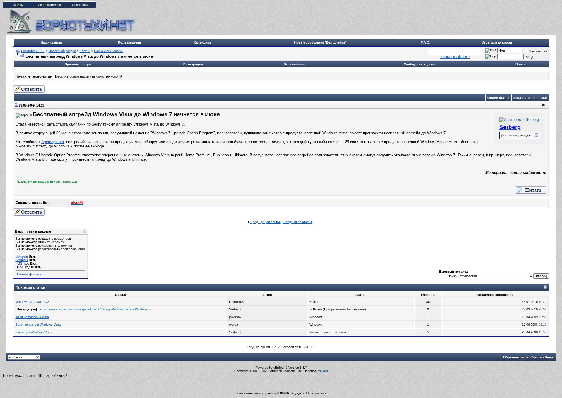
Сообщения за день (419, 64)
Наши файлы (51, 42)
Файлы (18, 4)
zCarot (323, 371)
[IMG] (19, 263)
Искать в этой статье (530, 98)
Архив (537, 357)
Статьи (85, 51)
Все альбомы (294, 64)
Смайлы (22, 260)
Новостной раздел (62, 51)
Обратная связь (516, 357)
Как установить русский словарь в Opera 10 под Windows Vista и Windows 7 (94, 309)
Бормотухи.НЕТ (33, 51)
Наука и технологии (108, 51)
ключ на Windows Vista (32, 317)
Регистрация (193, 64)
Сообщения (80, 4)
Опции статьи (498, 98)
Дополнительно (49, 4)
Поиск (520, 64)
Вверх (550, 357)
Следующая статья (297, 222)
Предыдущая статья (265, 222)
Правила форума (78, 64)
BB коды (22, 256)
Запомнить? (538, 51)
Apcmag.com (52, 142)
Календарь (202, 42)
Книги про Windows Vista (34, 332)
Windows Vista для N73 (32, 301)
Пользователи (129, 42)
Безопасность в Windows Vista (38, 324)
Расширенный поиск (455, 57)
